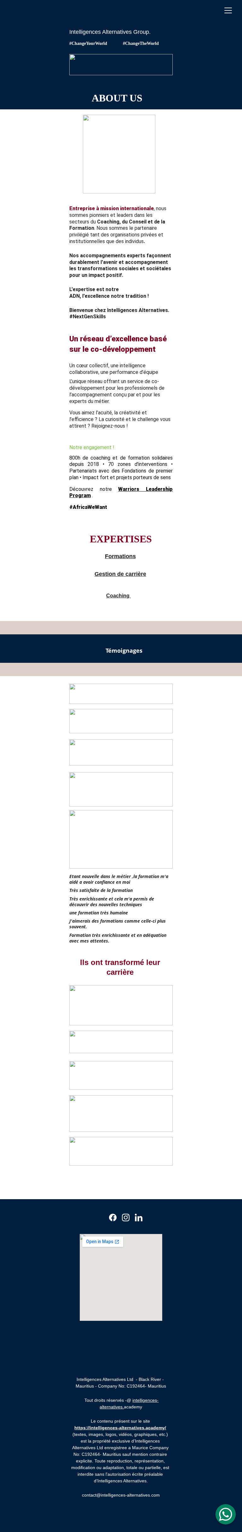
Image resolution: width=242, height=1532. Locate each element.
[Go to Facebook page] (113, 1217)
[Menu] (228, 10)
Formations (120, 556)
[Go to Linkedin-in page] (138, 1217)
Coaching (118, 595)
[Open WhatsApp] (226, 1514)
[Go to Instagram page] (126, 1217)
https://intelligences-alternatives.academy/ (120, 1427)
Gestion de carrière (120, 574)
